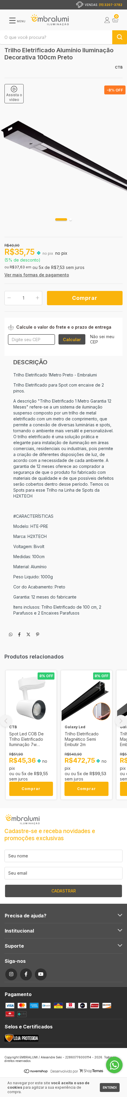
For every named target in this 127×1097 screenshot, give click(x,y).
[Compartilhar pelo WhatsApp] (10, 634)
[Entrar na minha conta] (107, 21)
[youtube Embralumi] (41, 974)
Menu (20, 21)
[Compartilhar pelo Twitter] (28, 634)
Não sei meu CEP (102, 339)
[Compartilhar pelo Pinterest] (37, 634)
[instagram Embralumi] (11, 974)
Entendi (110, 1087)
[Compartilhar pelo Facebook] (19, 634)
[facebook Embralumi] (26, 974)
